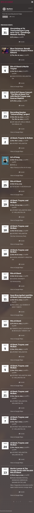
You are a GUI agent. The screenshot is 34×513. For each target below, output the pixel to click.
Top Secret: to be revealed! (21, 186)
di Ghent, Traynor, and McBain (19, 201)
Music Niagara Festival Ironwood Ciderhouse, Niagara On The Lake (20, 480)
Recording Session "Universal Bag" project (20, 113)
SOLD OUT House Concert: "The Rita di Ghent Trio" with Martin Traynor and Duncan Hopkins (21, 95)
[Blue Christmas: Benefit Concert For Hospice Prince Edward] (5, 53)
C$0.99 (5, 16)
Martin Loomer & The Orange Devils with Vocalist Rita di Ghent (21, 470)
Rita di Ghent (15, 181)
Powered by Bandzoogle (6, 510)
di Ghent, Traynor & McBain (21, 138)
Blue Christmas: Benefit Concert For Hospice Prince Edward (21, 51)
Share (13, 16)
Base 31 (14, 165)
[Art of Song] (5, 164)
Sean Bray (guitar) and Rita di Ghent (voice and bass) (21, 296)
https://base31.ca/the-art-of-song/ (20, 167)
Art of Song (15, 157)
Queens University (18, 279)
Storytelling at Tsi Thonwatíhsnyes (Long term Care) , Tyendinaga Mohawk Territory (20, 31)
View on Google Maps (16, 86)
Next (30, 501)
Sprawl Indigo (18, 14)
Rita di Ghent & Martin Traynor (19, 68)
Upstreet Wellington (19, 143)
